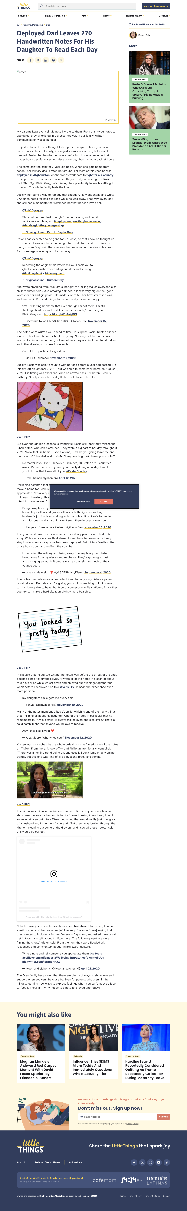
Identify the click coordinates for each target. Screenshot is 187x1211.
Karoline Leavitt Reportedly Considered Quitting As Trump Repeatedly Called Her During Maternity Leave (144, 1069)
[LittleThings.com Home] (24, 6)
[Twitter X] (142, 1162)
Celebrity (78, 1056)
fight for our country (100, 175)
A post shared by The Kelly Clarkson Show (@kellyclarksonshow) (54, 917)
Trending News (139, 79)
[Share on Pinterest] (53, 60)
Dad (48, 25)
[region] (94, 496)
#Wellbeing (61, 957)
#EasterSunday (76, 471)
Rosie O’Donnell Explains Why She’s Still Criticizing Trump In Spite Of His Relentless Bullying (149, 91)
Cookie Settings (83, 501)
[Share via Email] (61, 60)
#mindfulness (44, 957)
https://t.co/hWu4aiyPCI (60, 314)
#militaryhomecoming (87, 221)
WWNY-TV (67, 687)
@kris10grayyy (32, 210)
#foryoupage (48, 225)
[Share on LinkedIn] (45, 60)
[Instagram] (150, 1162)
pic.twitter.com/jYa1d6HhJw (41, 961)
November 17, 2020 (63, 358)
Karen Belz (144, 35)
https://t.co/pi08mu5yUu (87, 957)
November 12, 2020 (78, 737)
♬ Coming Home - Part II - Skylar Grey (47, 232)
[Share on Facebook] (30, 60)
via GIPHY (23, 437)
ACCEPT (103, 501)
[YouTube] (158, 1162)
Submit (163, 1116)
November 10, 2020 (70, 704)
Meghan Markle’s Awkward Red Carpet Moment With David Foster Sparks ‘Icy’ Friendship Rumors (38, 1069)
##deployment (54, 273)
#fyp (60, 225)
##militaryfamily (33, 273)
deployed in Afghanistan (33, 175)
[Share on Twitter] (38, 60)
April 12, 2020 (68, 478)
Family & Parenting (33, 25)
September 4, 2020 (97, 572)
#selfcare (96, 953)
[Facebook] (134, 1162)
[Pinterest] (167, 1162)
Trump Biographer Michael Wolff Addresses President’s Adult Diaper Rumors (149, 144)
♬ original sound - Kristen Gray (43, 280)
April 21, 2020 (90, 968)
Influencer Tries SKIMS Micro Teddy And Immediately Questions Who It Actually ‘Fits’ (92, 1067)
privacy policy (132, 1123)
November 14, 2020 (97, 527)
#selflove (28, 957)
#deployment (63, 221)
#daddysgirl (30, 225)
